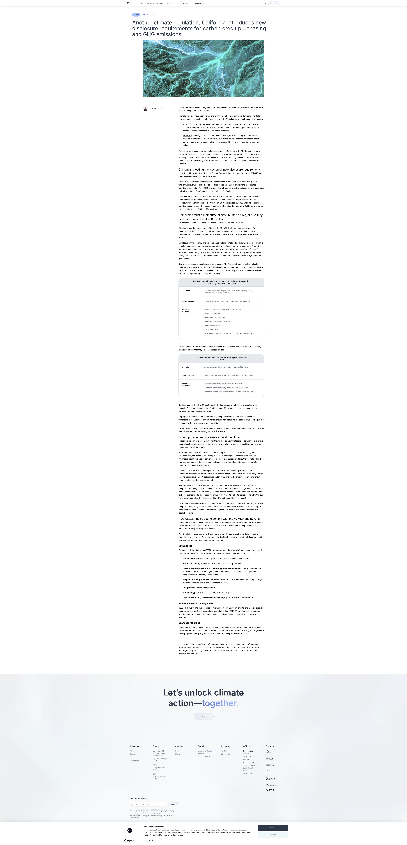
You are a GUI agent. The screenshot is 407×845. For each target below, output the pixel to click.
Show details (149, 841)
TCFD (191, 203)
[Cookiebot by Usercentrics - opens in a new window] (130, 840)
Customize (272, 835)
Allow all (273, 828)
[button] (172, 3)
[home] (130, 3)
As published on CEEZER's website (193, 485)
